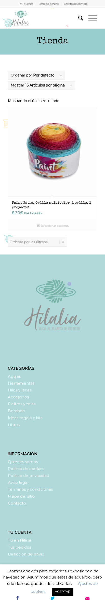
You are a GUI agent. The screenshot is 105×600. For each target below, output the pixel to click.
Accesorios (18, 397)
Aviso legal (18, 482)
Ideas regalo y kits (25, 417)
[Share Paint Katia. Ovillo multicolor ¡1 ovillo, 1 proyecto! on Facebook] (17, 598)
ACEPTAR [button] (62, 592)
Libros (14, 424)
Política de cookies (26, 468)
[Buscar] (78, 18)
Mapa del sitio (21, 496)
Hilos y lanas (19, 390)
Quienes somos (23, 461)
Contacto (17, 503)
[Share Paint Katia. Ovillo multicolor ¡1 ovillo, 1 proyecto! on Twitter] (52, 598)
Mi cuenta (26, 4)
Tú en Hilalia (19, 540)
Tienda (52, 41)
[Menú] (90, 18)
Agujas (14, 376)
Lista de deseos (49, 4)
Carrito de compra (76, 4)
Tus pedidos (19, 547)
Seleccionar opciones (54, 225)
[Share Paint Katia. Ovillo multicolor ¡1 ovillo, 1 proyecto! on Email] (87, 598)
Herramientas (21, 383)
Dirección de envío (26, 554)
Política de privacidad (28, 475)
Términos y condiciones (30, 489)
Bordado (16, 410)
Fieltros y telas (21, 403)
